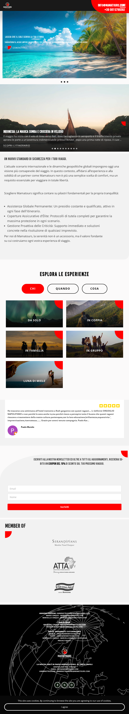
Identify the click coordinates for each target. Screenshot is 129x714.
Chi (33, 288)
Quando (63, 288)
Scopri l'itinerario (16, 145)
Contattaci (20, 47)
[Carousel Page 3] (67, 82)
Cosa (94, 288)
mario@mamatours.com (71, 615)
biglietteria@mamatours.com (68, 627)
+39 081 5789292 (114, 10)
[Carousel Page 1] (61, 82)
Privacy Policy (64, 640)
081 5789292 (70, 667)
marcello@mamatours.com (73, 617)
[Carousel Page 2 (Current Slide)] (64, 82)
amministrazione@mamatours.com (73, 613)
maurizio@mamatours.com (73, 624)
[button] (52, 148)
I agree (64, 706)
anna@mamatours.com (68, 636)
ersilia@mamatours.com (68, 633)
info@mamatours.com (111, 5)
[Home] (7, 5)
